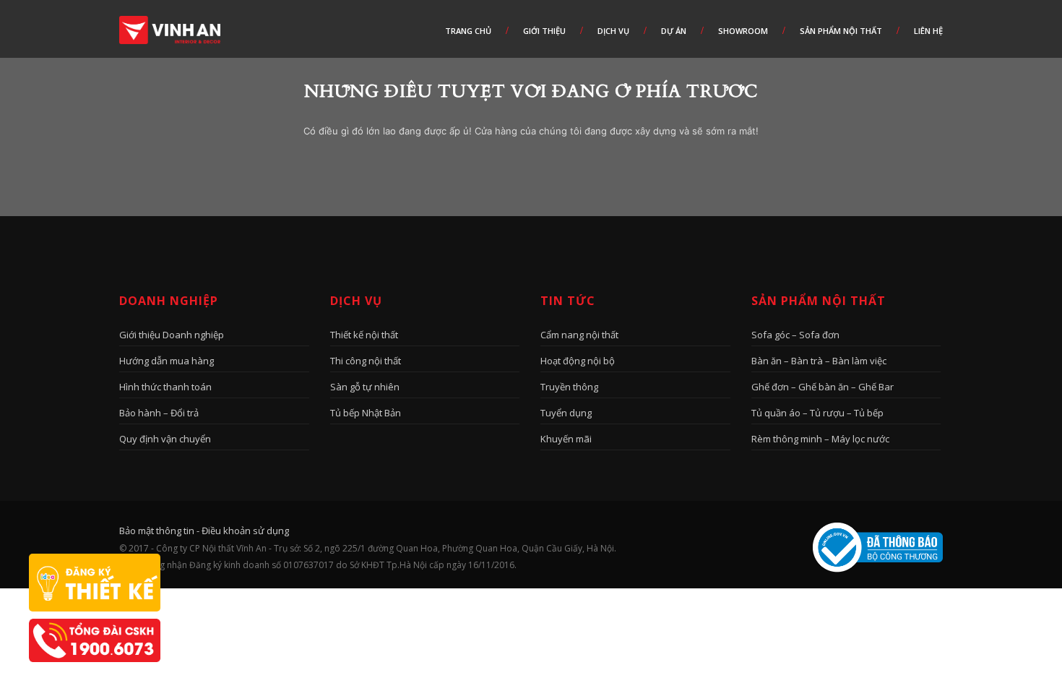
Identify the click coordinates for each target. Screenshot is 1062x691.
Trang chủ (468, 30)
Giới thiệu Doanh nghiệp (171, 334)
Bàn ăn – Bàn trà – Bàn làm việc (818, 360)
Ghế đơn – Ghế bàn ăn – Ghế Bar (822, 386)
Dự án (673, 30)
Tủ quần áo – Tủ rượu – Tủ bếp (817, 412)
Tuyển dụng (566, 412)
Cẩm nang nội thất (579, 334)
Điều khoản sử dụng (245, 530)
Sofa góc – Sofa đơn (795, 334)
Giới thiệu (544, 30)
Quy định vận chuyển (165, 438)
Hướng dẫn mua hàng (166, 360)
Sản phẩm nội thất (841, 30)
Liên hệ (928, 30)
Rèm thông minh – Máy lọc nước (820, 438)
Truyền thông (569, 386)
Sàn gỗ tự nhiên (365, 386)
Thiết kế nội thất (364, 334)
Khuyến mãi (566, 438)
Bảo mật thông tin (156, 530)
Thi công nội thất (365, 360)
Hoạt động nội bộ (577, 360)
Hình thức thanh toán (165, 386)
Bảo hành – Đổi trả (159, 412)
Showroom (743, 30)
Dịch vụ (613, 30)
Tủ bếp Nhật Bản (365, 412)
